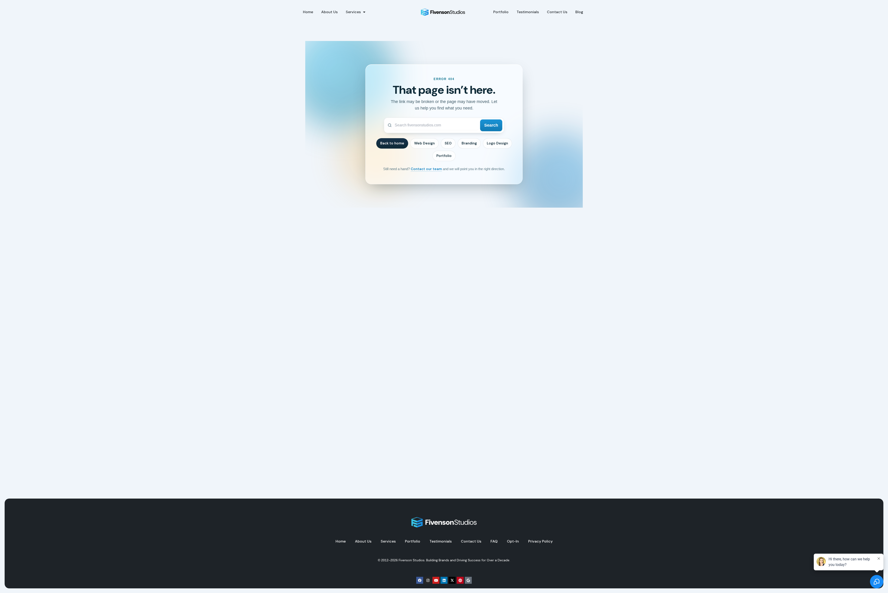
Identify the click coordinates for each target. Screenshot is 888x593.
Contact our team (426, 169)
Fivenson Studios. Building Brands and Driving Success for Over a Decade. (454, 560)
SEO (448, 143)
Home (308, 12)
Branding (469, 143)
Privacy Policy (540, 541)
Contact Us (557, 12)
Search (491, 125)
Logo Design (497, 143)
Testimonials (528, 12)
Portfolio (501, 12)
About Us (329, 12)
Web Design (424, 143)
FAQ (494, 541)
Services (353, 12)
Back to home (392, 143)
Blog (579, 12)
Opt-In (513, 541)
